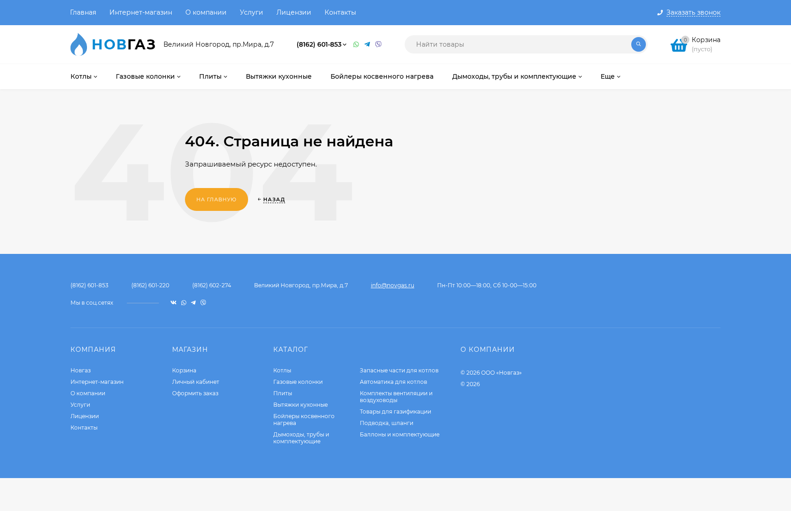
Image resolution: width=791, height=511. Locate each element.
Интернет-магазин (140, 12)
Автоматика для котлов (393, 381)
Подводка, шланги (386, 423)
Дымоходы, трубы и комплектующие (301, 438)
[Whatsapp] (356, 44)
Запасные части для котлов (399, 370)
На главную (216, 199)
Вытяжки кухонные (300, 404)
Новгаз (80, 370)
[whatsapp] (183, 302)
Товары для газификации (395, 411)
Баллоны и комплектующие (399, 434)
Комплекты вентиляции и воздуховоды (396, 396)
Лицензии (293, 12)
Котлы (282, 370)
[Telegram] (367, 44)
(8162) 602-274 (211, 285)
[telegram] (193, 302)
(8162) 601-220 (150, 285)
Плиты (282, 393)
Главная (83, 12)
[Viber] (378, 44)
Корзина (184, 370)
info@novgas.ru (392, 285)
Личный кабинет (195, 381)
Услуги (251, 12)
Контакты (340, 12)
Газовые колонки (298, 381)
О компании (206, 12)
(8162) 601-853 (319, 44)
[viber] (203, 302)
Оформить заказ (195, 393)
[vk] (173, 302)
